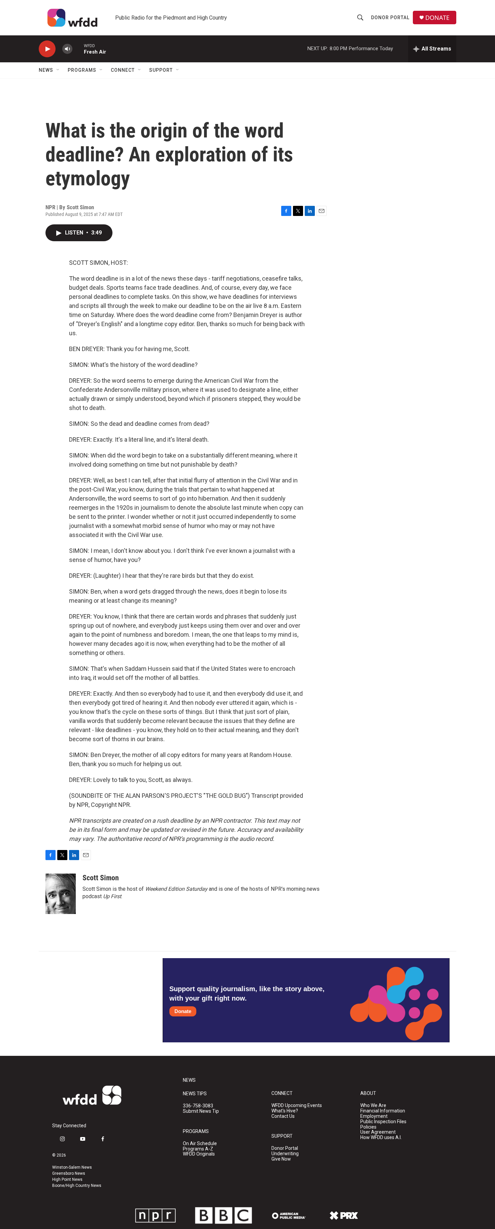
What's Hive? (284, 1110)
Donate (182, 1011)
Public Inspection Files (383, 1121)
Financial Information (382, 1110)
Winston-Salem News (72, 1167)
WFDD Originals (199, 1154)
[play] (47, 49)
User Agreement (378, 1132)
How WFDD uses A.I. (381, 1137)
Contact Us (283, 1116)
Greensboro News (68, 1173)
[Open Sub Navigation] (58, 70)
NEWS (189, 1080)
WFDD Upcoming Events (296, 1105)
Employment (374, 1116)
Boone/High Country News (76, 1185)
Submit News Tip (201, 1111)
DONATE (437, 17)
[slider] (78, 48)
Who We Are (373, 1105)
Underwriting (285, 1153)
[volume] (67, 49)
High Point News (67, 1179)
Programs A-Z (198, 1149)
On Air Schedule (200, 1143)
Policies (368, 1127)
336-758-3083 (198, 1105)
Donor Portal (390, 17)
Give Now (281, 1159)
